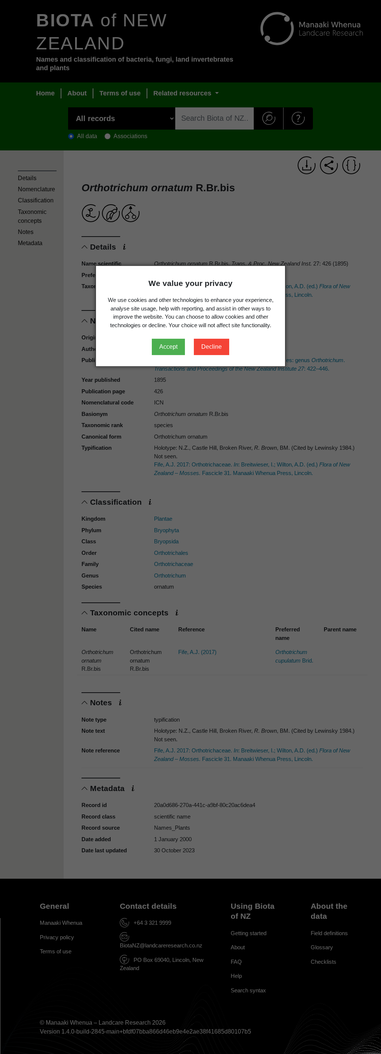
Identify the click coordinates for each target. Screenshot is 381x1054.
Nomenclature (36, 189)
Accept (168, 347)
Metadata (30, 243)
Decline (211, 347)
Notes (25, 232)
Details (27, 178)
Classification (36, 200)
